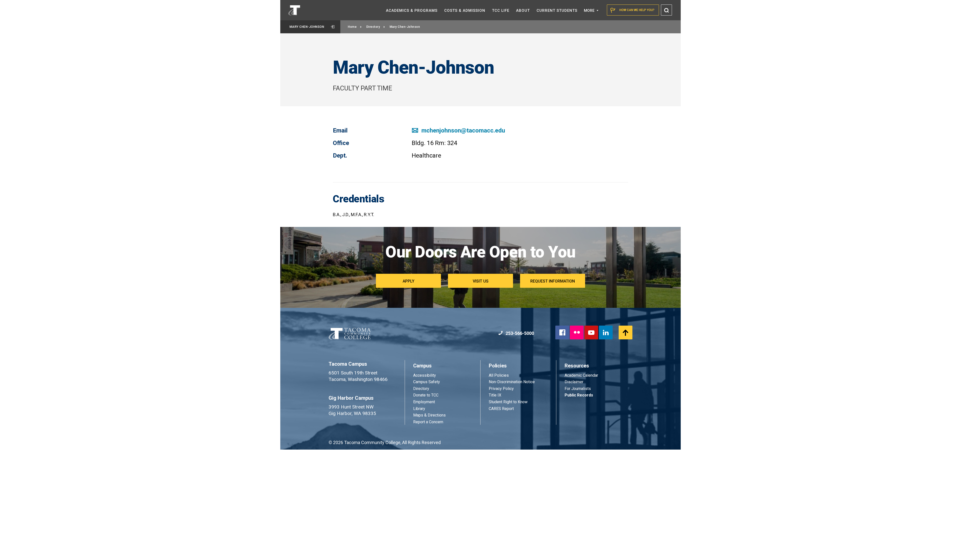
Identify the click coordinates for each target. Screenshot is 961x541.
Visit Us (481, 281)
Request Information (552, 281)
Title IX (495, 395)
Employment (424, 401)
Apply (408, 281)
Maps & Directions (429, 415)
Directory (373, 27)
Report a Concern (428, 422)
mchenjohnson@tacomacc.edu (462, 130)
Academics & (411, 10)
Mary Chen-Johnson (307, 27)
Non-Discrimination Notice (512, 381)
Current (557, 10)
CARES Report (501, 408)
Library (419, 408)
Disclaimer (574, 381)
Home (352, 27)
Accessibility (424, 375)
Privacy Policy (501, 388)
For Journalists (578, 388)
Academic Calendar (581, 375)
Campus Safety (426, 381)
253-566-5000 (519, 333)
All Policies (499, 375)
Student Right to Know (508, 401)
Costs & (464, 10)
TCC (500, 10)
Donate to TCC (425, 395)
